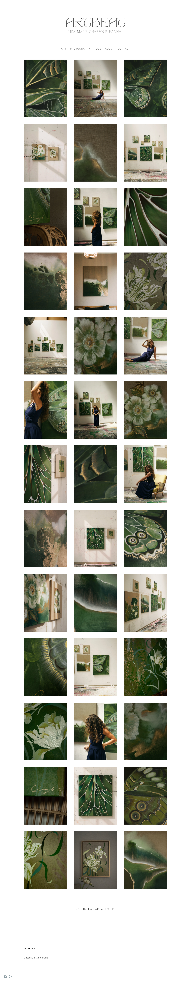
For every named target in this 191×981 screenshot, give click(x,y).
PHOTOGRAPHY (80, 48)
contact (124, 48)
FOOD (97, 48)
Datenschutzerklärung (36, 957)
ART (63, 48)
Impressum (30, 948)
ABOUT (109, 48)
